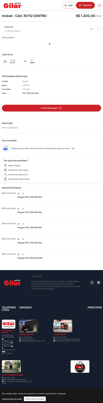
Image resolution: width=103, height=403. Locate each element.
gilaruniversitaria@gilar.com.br (15, 379)
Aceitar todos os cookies (34, 399)
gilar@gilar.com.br (27, 339)
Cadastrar (87, 5)
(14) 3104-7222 (26, 337)
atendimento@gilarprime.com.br (67, 339)
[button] (49, 43)
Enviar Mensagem (49, 108)
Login (70, 5)
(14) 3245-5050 (61, 337)
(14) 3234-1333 (8, 378)
